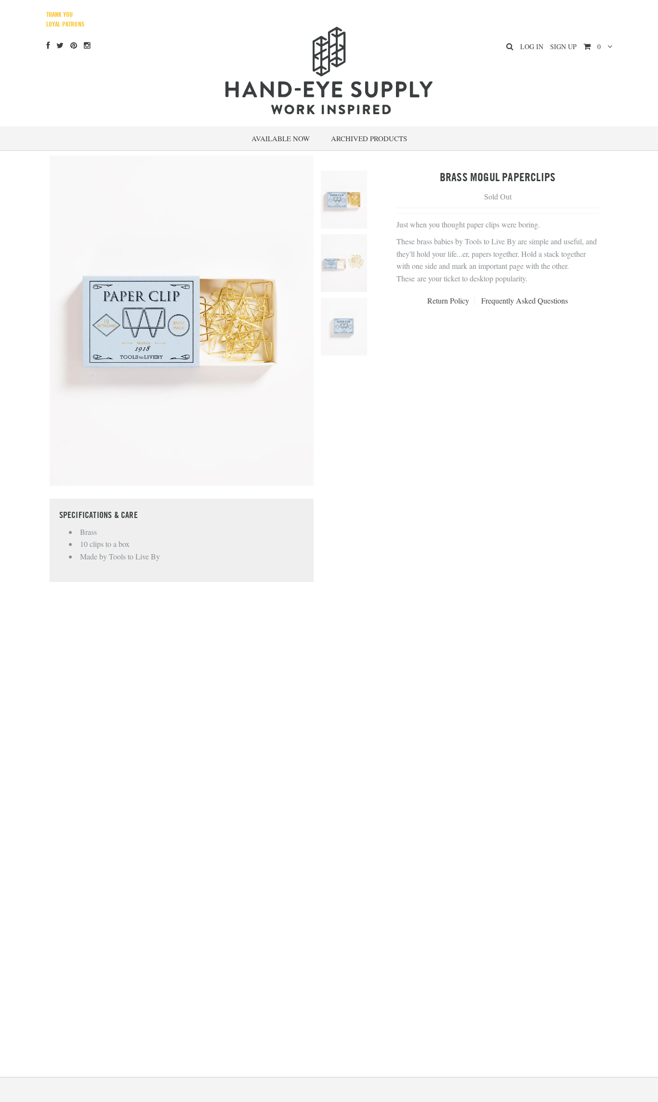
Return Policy (448, 300)
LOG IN (531, 46)
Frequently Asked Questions (524, 300)
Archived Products (369, 138)
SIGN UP (563, 46)
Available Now (280, 138)
